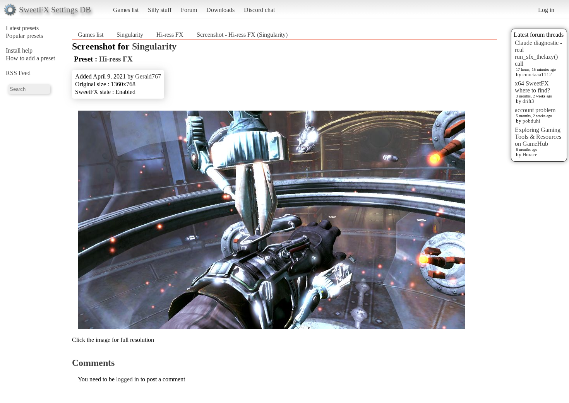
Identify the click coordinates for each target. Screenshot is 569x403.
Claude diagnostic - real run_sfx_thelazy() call (538, 53)
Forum (189, 10)
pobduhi (531, 121)
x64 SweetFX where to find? (532, 87)
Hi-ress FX (169, 34)
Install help (19, 50)
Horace (530, 154)
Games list (126, 10)
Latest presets (22, 28)
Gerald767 (148, 76)
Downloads (220, 10)
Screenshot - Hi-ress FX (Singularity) (242, 34)
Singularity (130, 34)
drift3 (528, 101)
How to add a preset (30, 58)
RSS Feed (18, 73)
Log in (546, 10)
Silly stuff (159, 10)
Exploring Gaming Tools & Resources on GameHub (538, 136)
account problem (535, 110)
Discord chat (259, 10)
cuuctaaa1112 (537, 74)
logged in (127, 379)
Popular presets (24, 35)
